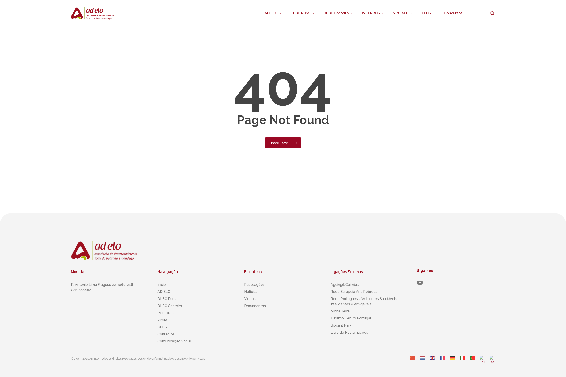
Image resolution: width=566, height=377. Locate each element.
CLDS (162, 327)
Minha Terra (340, 311)
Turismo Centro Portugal (351, 318)
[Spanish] (492, 362)
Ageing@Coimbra (345, 285)
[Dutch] (422, 362)
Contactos (166, 334)
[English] (432, 362)
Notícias (250, 292)
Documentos (255, 306)
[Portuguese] (472, 362)
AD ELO (163, 292)
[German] (452, 362)
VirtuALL (164, 320)
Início (161, 285)
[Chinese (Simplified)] (412, 362)
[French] (442, 362)
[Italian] (462, 362)
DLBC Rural (166, 299)
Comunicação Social (174, 341)
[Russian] (482, 362)
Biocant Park (341, 325)
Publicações (254, 285)
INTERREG (166, 313)
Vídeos (250, 299)
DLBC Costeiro (169, 306)
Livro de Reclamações (349, 332)
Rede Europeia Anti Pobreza (354, 292)
